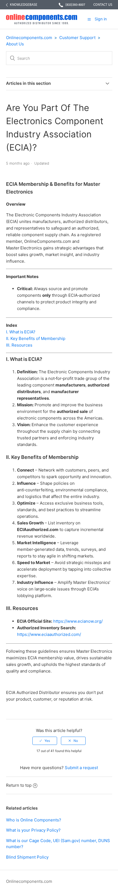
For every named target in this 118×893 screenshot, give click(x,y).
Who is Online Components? (33, 820)
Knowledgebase (23, 4)
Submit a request (81, 767)
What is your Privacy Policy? (33, 830)
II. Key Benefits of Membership (35, 338)
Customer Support (77, 37)
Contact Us (102, 4)
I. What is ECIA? (20, 331)
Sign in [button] (101, 19)
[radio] (44, 741)
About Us (15, 44)
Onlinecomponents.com (29, 37)
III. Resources (19, 345)
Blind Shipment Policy (27, 857)
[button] (89, 19)
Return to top (19, 785)
